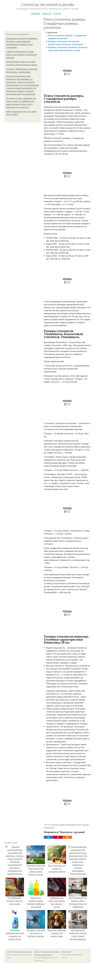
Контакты (37, 952)
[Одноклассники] (67, 837)
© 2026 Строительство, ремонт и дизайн (19, 952)
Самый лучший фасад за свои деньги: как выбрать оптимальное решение (21, 55)
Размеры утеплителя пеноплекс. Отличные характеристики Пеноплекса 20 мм (68, 49)
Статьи (57, 13)
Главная (35, 13)
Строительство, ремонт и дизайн (47, 5)
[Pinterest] (58, 837)
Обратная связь (66, 952)
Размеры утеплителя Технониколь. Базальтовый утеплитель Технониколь (65, 43)
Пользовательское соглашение (50, 952)
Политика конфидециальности (43, 955)
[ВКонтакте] (48, 837)
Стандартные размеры (58, 825)
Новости (46, 13)
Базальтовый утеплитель (74, 825)
